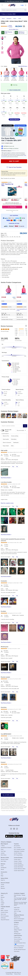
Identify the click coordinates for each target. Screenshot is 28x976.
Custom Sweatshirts (18, 865)
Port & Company (5, 916)
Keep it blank (6, 445)
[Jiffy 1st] (4, 100)
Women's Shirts (4, 859)
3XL (11, 107)
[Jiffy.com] (12, 5)
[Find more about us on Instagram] (14, 829)
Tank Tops (3, 851)
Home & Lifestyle (5, 882)
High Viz (3, 880)
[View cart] (25, 5)
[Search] (25, 10)
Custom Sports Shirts (19, 870)
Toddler (2, 902)
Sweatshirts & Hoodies (6, 847)
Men (2, 899)
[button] (2, 5)
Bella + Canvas (4, 910)
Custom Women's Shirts (19, 868)
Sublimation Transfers (19, 851)
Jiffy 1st (24, 294)
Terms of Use (17, 974)
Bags (2, 875)
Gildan (2, 908)
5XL (24, 107)
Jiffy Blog (16, 931)
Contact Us (16, 909)
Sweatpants (3, 867)
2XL (4, 107)
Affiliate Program (18, 929)
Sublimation (16, 442)
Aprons (2, 886)
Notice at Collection (18, 947)
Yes (13, 466)
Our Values (16, 928)
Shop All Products (5, 919)
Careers (16, 926)
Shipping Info (17, 916)
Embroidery (13, 439)
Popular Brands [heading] (5, 906)
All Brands (3, 917)
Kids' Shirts (3, 861)
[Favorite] (5, 37)
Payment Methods (18, 920)
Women (2, 897)
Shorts (2, 869)
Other (12, 445)
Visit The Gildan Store (13, 29)
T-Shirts (3, 845)
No (17, 466)
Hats (2, 873)
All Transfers (17, 845)
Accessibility (17, 941)
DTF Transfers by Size (19, 849)
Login (22, 5)
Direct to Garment (7, 442)
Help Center (17, 907)
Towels (2, 884)
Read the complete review (7, 503)
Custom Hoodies (18, 863)
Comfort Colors (4, 912)
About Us (16, 924)
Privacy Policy (17, 937)
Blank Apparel (4, 843)
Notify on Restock (14, 119)
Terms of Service (18, 939)
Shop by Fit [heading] (4, 893)
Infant (2, 904)
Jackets (2, 853)
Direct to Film (6, 435)
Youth (2, 901)
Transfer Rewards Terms (20, 942)
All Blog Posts (17, 933)
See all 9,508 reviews (8, 795)
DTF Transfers (17, 847)
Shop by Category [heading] (6, 842)
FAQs (15, 913)
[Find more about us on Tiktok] (17, 829)
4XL (17, 107)
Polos (2, 849)
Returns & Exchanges (19, 918)
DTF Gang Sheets (18, 855)
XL (24, 96)
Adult (2, 895)
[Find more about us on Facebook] (11, 829)
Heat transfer (6, 439)
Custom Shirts (17, 859)
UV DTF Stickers (18, 853)
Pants (2, 865)
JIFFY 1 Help (17, 911)
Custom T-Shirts (18, 861)
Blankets (3, 888)
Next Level (3, 914)
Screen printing (14, 435)
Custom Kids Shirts (18, 866)
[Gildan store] (18, 26)
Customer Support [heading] (19, 893)
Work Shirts (3, 855)
